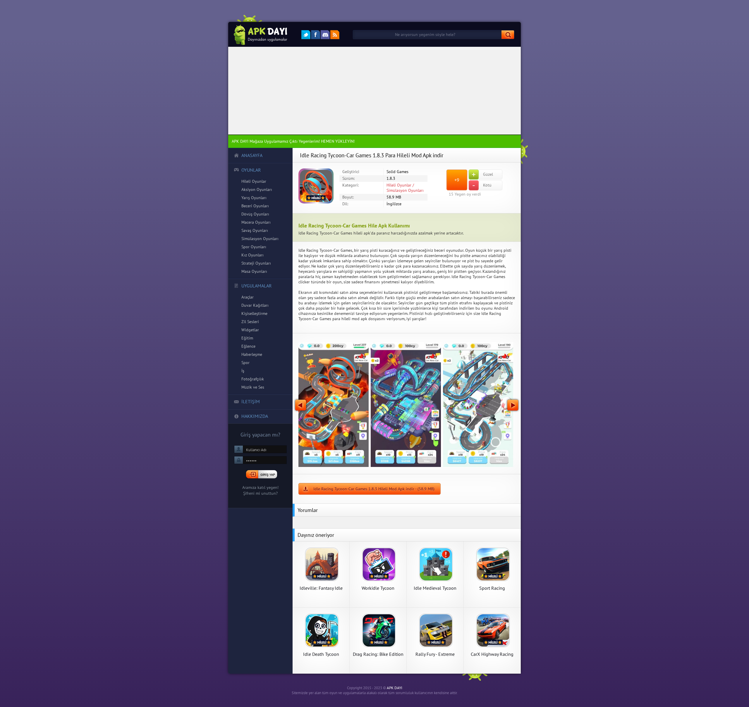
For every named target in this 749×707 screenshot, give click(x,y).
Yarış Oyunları (254, 197)
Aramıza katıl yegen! (260, 487)
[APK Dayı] (258, 34)
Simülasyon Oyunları (260, 238)
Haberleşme (251, 354)
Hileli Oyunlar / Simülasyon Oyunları (405, 187)
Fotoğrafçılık (252, 379)
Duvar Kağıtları (255, 305)
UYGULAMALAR (256, 286)
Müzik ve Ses (252, 387)
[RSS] (334, 34)
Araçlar (247, 297)
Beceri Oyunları (255, 205)
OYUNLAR (251, 170)
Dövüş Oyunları (255, 214)
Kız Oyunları (252, 255)
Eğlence (248, 346)
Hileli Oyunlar (253, 181)
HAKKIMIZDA (254, 416)
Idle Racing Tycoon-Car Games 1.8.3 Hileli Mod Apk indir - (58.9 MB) (373, 489)
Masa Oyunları (254, 271)
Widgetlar (250, 329)
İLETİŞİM (250, 401)
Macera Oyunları (256, 222)
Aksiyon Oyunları (256, 189)
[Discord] (325, 34)
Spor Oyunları (253, 246)
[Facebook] (315, 34)
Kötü (482, 185)
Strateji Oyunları (256, 263)
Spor (245, 362)
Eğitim (247, 338)
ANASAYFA (251, 155)
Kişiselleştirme (254, 313)
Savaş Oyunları (254, 230)
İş (242, 370)
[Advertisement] (374, 91)
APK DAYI (394, 687)
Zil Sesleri (250, 321)
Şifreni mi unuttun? (260, 493)
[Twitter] (305, 34)
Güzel (482, 175)
